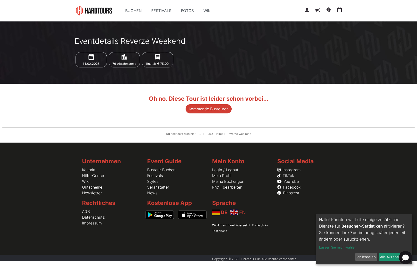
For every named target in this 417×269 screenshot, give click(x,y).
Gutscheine (92, 187)
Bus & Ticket (214, 134)
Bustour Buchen (161, 169)
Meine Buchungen (228, 181)
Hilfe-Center (93, 175)
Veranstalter (158, 187)
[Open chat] (405, 257)
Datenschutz (93, 217)
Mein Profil (221, 175)
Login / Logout (225, 169)
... (200, 134)
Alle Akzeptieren (393, 257)
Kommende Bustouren (209, 108)
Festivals (155, 175)
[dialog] (364, 239)
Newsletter (92, 192)
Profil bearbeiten (227, 187)
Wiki (86, 181)
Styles (152, 181)
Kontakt (89, 169)
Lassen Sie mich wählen (337, 247)
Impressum (92, 223)
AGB (86, 211)
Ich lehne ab (366, 257)
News (152, 192)
